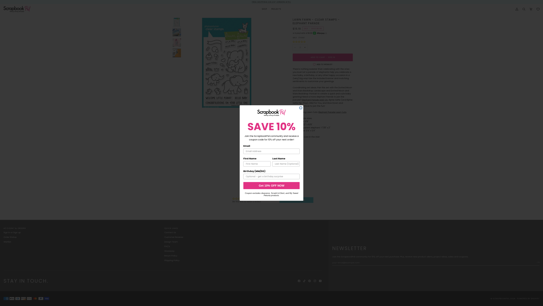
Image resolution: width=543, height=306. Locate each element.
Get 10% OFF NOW (271, 185)
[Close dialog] (300, 107)
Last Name (278, 158)
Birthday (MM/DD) (254, 171)
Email (246, 146)
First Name (249, 158)
